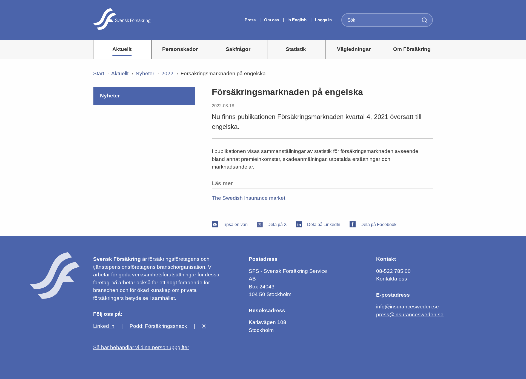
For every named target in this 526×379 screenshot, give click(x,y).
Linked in (104, 326)
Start (98, 73)
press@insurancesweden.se (410, 314)
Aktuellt (122, 49)
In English (297, 20)
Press (251, 20)
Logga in (323, 20)
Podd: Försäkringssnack (158, 326)
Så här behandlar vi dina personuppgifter (141, 347)
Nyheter (145, 73)
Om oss (272, 20)
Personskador (180, 49)
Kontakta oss (391, 279)
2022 (167, 73)
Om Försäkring (412, 49)
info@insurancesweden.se (407, 306)
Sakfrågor (238, 49)
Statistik (296, 49)
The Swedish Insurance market (248, 198)
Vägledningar (354, 49)
